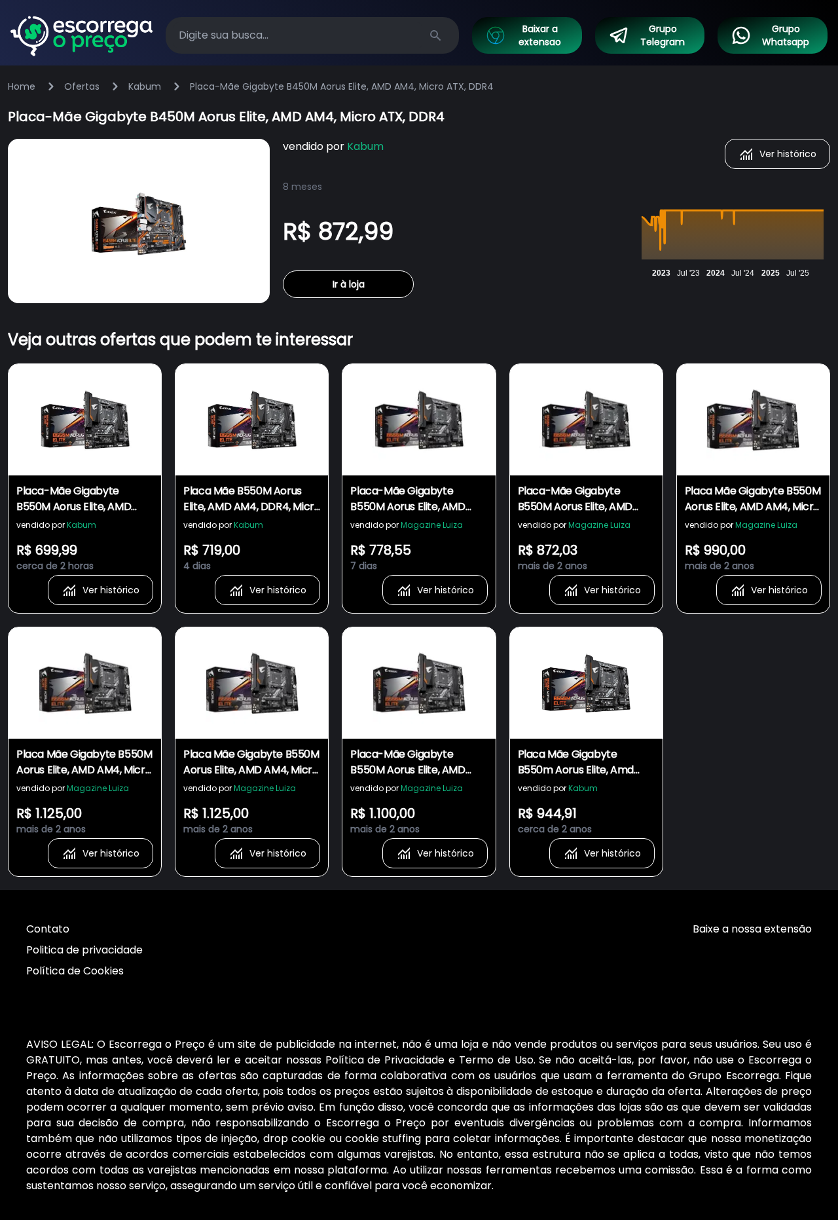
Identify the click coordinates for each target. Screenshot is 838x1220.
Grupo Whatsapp (785, 35)
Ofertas (82, 86)
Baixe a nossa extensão (752, 928)
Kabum (144, 86)
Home (21, 86)
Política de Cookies (75, 970)
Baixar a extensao (540, 35)
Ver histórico (787, 153)
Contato (47, 928)
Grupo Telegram (662, 35)
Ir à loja (349, 284)
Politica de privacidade (84, 949)
